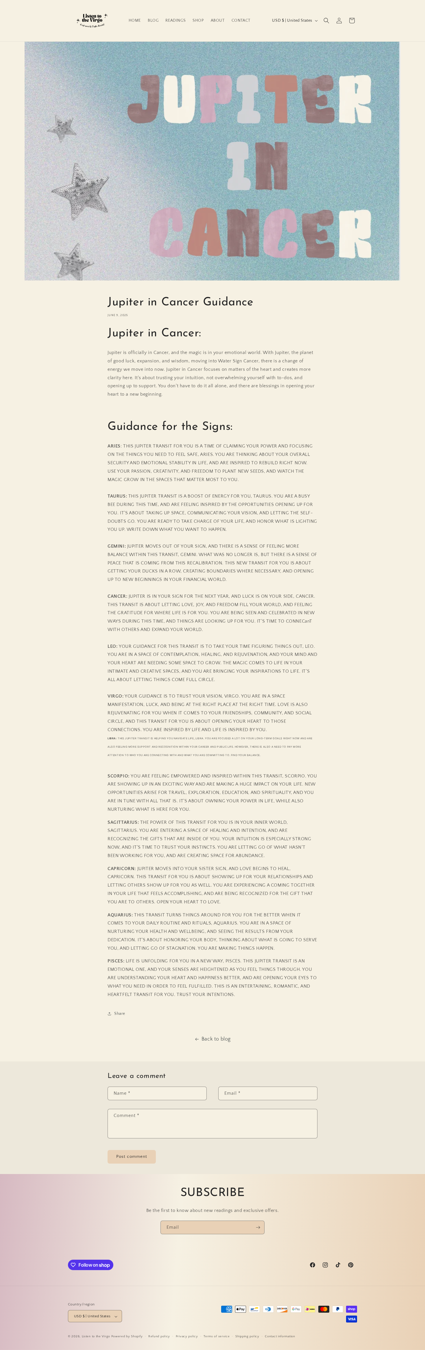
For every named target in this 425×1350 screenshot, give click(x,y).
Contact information (280, 1336)
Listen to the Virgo (96, 1336)
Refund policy (159, 1336)
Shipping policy (247, 1336)
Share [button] (119, 1013)
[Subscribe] (258, 1227)
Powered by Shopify (127, 1336)
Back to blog (216, 1039)
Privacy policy (187, 1336)
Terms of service (217, 1336)
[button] (326, 20)
